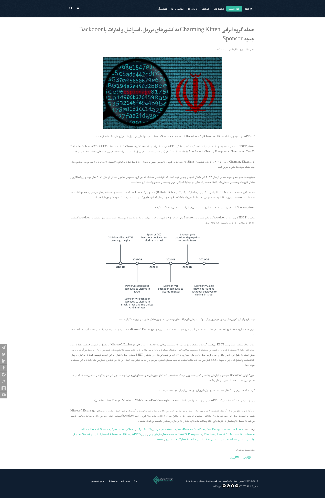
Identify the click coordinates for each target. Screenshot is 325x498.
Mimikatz (209, 434)
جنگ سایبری (203, 439)
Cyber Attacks (187, 439)
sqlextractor (169, 429)
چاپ (245, 458)
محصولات (219, 8)
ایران (144, 434)
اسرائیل (97, 434)
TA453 (182, 434)
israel (105, 434)
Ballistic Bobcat (89, 429)
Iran (219, 434)
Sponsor (105, 429)
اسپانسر (156, 429)
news (160, 439)
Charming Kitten (120, 434)
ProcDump (213, 429)
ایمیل (233, 458)
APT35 (136, 434)
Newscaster (170, 434)
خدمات (205, 8)
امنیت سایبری (217, 439)
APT (226, 434)
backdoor (231, 439)
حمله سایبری (171, 439)
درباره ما (193, 8)
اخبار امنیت (234, 8)
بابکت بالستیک (144, 429)
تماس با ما (177, 8)
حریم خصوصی (98, 481)
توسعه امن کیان (220, 481)
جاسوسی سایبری (246, 439)
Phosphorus (195, 434)
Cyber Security (83, 434)
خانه (247, 8)
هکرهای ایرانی (155, 434)
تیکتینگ (162, 8)
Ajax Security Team (123, 429)
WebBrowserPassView (191, 429)
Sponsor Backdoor (232, 429)
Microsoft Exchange (242, 434)
